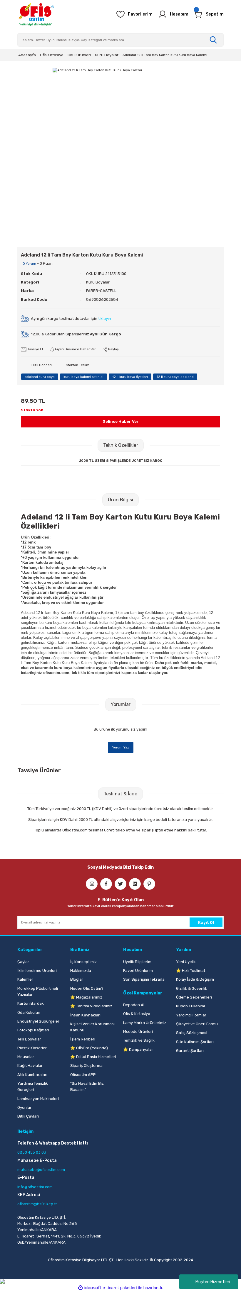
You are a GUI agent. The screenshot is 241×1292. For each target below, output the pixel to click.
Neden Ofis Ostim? (86, 988)
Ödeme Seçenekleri (194, 997)
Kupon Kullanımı (190, 1006)
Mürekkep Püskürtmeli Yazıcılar (37, 991)
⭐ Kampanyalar (138, 1049)
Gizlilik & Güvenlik (191, 988)
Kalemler (25, 979)
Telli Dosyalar (29, 1039)
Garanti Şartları (190, 1050)
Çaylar (23, 962)
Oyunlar (24, 1107)
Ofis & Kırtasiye (136, 1013)
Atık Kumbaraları (32, 1074)
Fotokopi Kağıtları (33, 1030)
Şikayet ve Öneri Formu (197, 1024)
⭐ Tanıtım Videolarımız (91, 1006)
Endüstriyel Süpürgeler (38, 1021)
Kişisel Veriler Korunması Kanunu (92, 1027)
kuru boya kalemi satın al (83, 377)
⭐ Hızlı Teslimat (190, 970)
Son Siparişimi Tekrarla (144, 979)
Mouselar (25, 1057)
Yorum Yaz (120, 747)
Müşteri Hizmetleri (212, 1281)
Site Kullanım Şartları (195, 1042)
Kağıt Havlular (30, 1065)
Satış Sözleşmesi (191, 1032)
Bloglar (76, 979)
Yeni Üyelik (186, 962)
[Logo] (36, 14)
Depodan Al (133, 1005)
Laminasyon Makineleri (38, 1098)
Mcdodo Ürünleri (138, 1031)
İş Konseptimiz (83, 962)
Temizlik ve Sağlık (139, 1040)
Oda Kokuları (28, 1012)
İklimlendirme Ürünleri (37, 970)
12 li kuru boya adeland (175, 377)
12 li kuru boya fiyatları (130, 377)
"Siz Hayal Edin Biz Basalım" (87, 1086)
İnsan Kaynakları (85, 1015)
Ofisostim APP (83, 1074)
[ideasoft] (89, 1288)
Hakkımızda (80, 970)
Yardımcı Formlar (191, 1015)
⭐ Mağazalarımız (86, 997)
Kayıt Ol (206, 922)
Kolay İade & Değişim (195, 979)
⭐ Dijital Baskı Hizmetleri (93, 1057)
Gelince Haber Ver (121, 421)
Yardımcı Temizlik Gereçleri (32, 1086)
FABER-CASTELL (101, 290)
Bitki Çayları (28, 1116)
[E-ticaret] (120, 1287)
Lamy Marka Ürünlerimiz (144, 1023)
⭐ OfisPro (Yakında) (89, 1048)
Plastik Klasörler (32, 1048)
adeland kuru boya (40, 377)
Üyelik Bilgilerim (137, 962)
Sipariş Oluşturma (86, 1065)
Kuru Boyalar (98, 282)
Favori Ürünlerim (138, 970)
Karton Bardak (30, 1003)
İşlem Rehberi (82, 1039)
